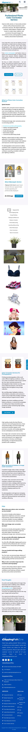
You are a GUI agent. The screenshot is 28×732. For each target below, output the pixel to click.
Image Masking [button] (13, 215)
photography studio (7, 588)
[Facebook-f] (3, 660)
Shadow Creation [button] (14, 220)
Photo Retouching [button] (13, 222)
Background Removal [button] (14, 217)
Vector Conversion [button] (14, 232)
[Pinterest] (9, 660)
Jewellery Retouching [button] (14, 225)
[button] (2, 8)
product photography (10, 53)
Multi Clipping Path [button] (13, 212)
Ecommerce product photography (12, 126)
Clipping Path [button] (16, 210)
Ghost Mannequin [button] (13, 227)
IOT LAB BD (14, 729)
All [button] (9, 210)
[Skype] (11, 660)
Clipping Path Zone (18, 727)
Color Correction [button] (13, 230)
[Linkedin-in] (6, 660)
